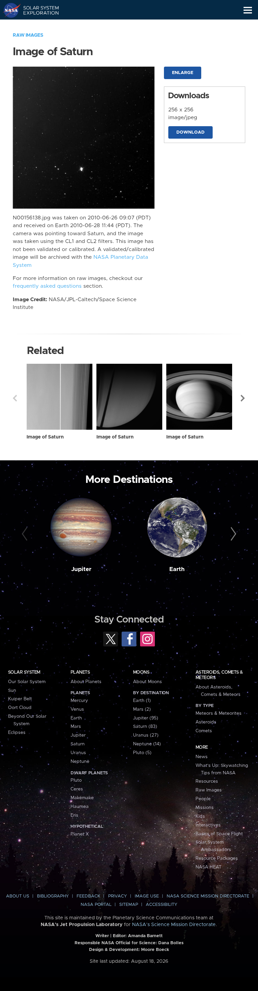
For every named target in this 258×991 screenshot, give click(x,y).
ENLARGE (182, 73)
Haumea (80, 806)
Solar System (24, 672)
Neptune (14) (147, 744)
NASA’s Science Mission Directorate (174, 924)
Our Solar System (27, 681)
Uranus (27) (146, 735)
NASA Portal (96, 904)
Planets (80, 672)
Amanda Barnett (145, 936)
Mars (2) (142, 709)
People (203, 799)
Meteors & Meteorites (219, 713)
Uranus (78, 752)
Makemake (82, 797)
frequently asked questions (47, 286)
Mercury (79, 700)
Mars (76, 726)
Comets (204, 731)
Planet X (80, 834)
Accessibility (161, 904)
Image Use (147, 896)
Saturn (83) (145, 726)
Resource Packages (217, 858)
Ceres (77, 789)
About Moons (147, 681)
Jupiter (81, 569)
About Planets (86, 681)
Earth (177, 569)
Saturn (78, 744)
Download (190, 132)
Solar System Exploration (37, 10)
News (202, 756)
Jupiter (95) (145, 718)
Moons (141, 672)
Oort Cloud (20, 707)
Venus (77, 709)
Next (243, 398)
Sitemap (128, 904)
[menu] (247, 10)
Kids (200, 816)
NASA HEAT (208, 867)
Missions (205, 807)
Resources (207, 781)
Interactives (208, 825)
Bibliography (53, 896)
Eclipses (17, 732)
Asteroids (206, 722)
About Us (17, 896)
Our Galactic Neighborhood (37, 25)
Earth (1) (142, 700)
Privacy (117, 896)
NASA (9, 10)
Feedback (88, 896)
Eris (74, 815)
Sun (12, 690)
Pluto (76, 780)
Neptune (80, 761)
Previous (15, 398)
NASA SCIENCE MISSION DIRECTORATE (208, 896)
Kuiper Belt (20, 699)
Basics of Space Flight (219, 833)
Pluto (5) (142, 752)
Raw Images (28, 35)
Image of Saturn (45, 437)
